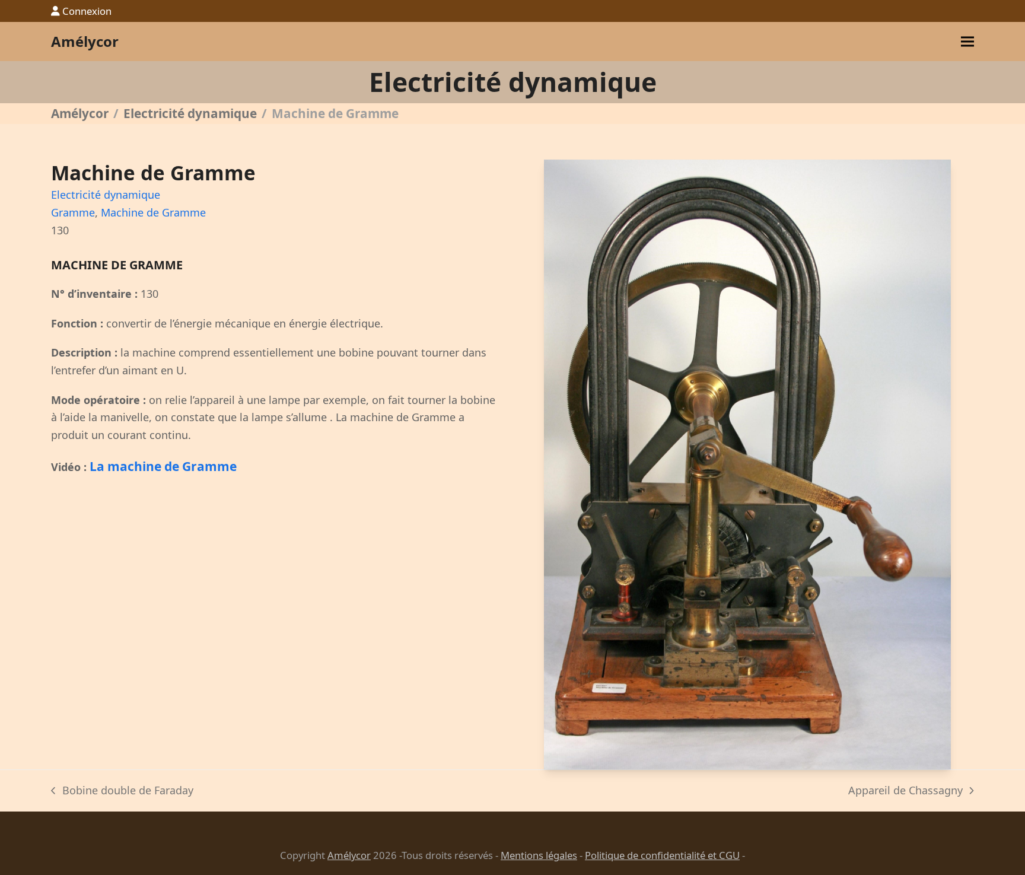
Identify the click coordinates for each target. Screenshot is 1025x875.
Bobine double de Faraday (122, 791)
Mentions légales (539, 855)
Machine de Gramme (153, 212)
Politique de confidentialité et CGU (662, 855)
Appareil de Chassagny (905, 791)
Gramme (73, 212)
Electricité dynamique (105, 194)
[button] (967, 42)
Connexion (87, 11)
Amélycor (85, 41)
